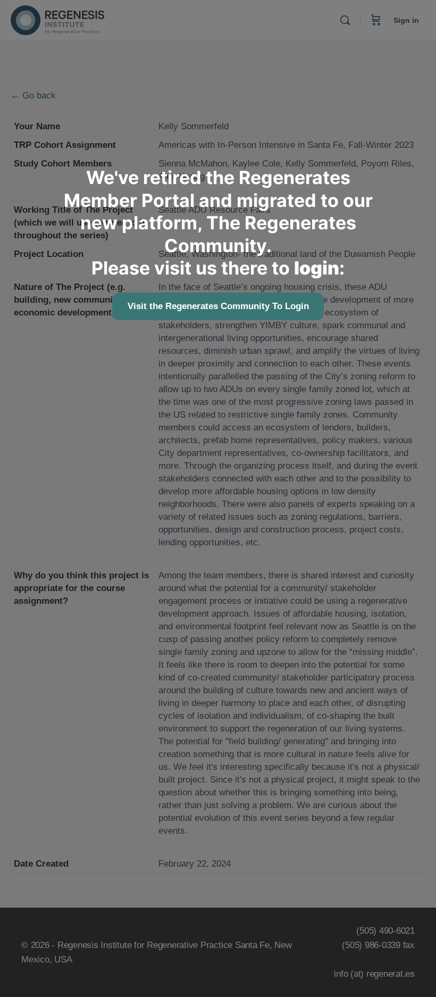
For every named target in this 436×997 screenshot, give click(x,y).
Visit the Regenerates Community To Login (218, 306)
